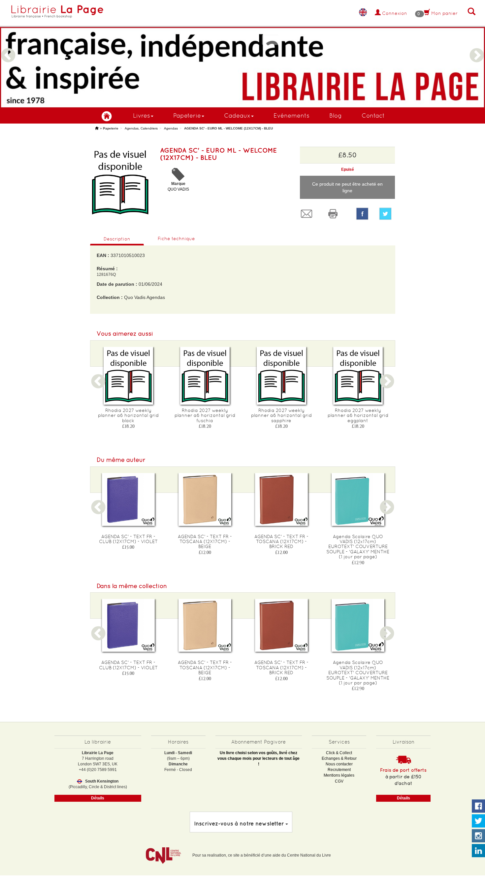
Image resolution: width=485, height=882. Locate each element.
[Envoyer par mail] (308, 214)
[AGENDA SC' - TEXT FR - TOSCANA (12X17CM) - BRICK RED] (281, 499)
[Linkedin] (478, 851)
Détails (97, 798)
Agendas (171, 128)
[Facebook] (362, 214)
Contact (373, 115)
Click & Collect (339, 753)
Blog (335, 115)
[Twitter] (387, 214)
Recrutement (339, 769)
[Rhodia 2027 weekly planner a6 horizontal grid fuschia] (204, 376)
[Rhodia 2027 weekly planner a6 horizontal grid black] (128, 376)
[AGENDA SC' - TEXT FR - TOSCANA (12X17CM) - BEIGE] (204, 499)
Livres (141, 115)
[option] (242, 54)
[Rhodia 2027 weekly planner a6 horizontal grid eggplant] (358, 376)
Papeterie (187, 115)
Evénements (291, 115)
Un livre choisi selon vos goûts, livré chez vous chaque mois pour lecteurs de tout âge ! (258, 758)
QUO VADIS (178, 189)
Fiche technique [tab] (176, 238)
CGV (339, 781)
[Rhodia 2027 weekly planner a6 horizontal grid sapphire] (281, 376)
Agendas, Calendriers (141, 128)
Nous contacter (339, 764)
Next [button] (477, 47)
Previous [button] (8, 47)
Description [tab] (117, 238)
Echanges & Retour (339, 758)
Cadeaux (237, 115)
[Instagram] (478, 836)
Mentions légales (339, 775)
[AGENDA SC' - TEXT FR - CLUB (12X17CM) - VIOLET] (128, 499)
